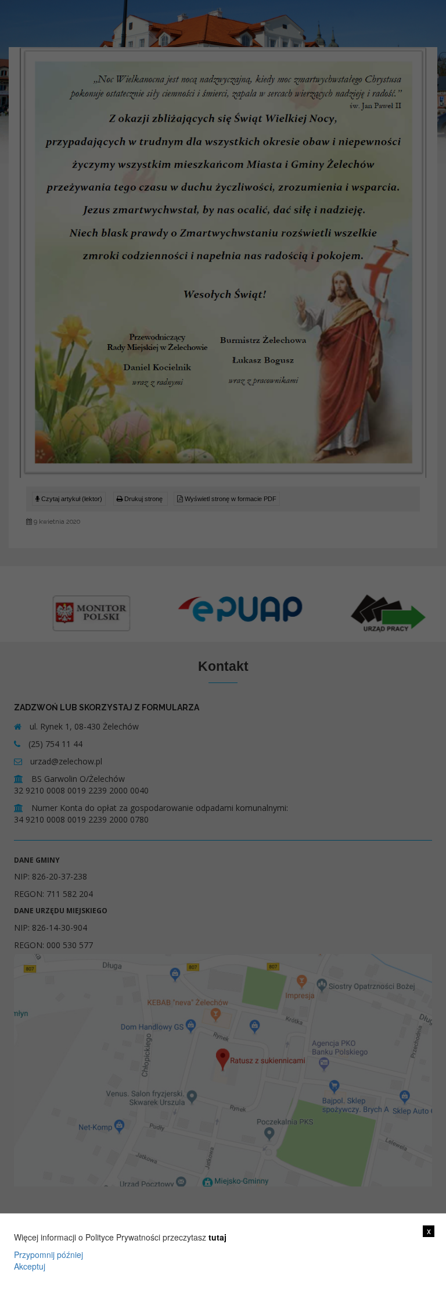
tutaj (217, 1237)
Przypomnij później (48, 1254)
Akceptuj (29, 1266)
